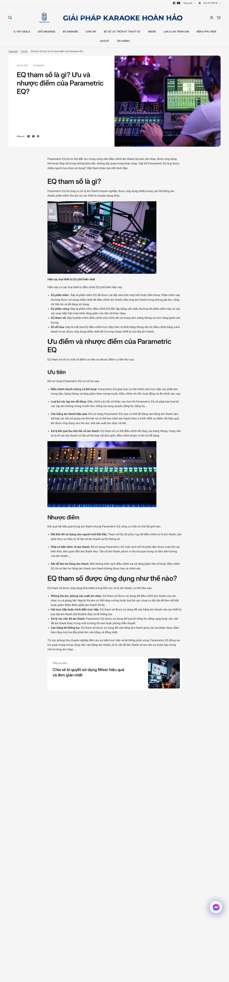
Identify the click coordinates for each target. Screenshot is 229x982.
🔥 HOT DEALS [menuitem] (21, 31)
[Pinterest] (38, 136)
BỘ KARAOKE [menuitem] (70, 31)
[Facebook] (174, 3)
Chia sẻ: (21, 136)
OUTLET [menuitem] (104, 41)
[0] (218, 17)
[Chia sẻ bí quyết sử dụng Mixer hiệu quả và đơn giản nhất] (164, 673)
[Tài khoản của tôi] (211, 17)
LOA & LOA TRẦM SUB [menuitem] (176, 31)
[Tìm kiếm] (10, 17)
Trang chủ (13, 51)
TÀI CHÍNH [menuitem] (123, 41)
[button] (216, 907)
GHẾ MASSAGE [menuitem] (46, 31)
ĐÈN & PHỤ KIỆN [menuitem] (206, 31)
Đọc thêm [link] (57, 684)
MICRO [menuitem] (152, 31)
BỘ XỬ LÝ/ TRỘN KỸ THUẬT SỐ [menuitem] (122, 31)
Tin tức (24, 51)
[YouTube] (178, 3)
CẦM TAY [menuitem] (91, 31)
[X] (33, 136)
